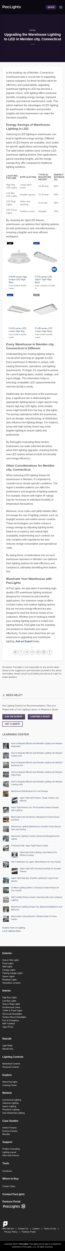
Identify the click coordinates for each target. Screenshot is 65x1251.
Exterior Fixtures (10, 1131)
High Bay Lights (9, 997)
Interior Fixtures (9, 1128)
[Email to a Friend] (32, 652)
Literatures (7, 1171)
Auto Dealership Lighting (13, 1113)
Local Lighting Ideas (11, 931)
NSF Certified (8, 1023)
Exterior (7, 953)
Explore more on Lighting (13, 928)
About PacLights (10, 1082)
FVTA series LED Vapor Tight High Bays (43, 280)
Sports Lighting (9, 1106)
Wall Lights (7, 966)
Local (32, 30)
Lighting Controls (12, 1057)
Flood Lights (8, 963)
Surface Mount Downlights (14, 1017)
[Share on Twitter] (26, 652)
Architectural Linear (11, 1007)
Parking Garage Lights (12, 973)
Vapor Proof (7, 1027)
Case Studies (10, 1121)
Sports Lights (8, 976)
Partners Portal (28, 1232)
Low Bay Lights (9, 1001)
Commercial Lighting (11, 1100)
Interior (6, 990)
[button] (61, 7)
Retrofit (6, 1038)
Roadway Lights (9, 979)
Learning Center (9, 1085)
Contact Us (23, 1228)
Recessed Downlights (12, 1014)
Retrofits (6, 1134)
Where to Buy (10, 1178)
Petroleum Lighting (10, 1109)
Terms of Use (50, 1228)
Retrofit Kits (7, 1049)
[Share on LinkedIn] (44, 652)
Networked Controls (11, 1064)
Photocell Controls (10, 1067)
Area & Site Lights (10, 960)
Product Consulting (11, 1149)
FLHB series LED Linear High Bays (43, 329)
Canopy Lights (8, 970)
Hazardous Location (11, 983)
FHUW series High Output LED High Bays (18, 280)
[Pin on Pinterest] (38, 652)
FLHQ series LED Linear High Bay (17, 329)
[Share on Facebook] (21, 652)
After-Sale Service (10, 1155)
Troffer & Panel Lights (12, 1010)
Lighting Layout (9, 1152)
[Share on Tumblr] (49, 652)
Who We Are (8, 1228)
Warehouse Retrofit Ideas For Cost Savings (29, 791)
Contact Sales (8, 1186)
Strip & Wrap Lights (11, 1004)
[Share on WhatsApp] (15, 652)
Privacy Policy (11, 1232)
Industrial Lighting (10, 1103)
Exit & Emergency (10, 1020)
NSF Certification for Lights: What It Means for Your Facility (36, 862)
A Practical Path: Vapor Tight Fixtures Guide (29, 846)
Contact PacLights (13, 1194)
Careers (36, 1228)
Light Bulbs (7, 1045)
